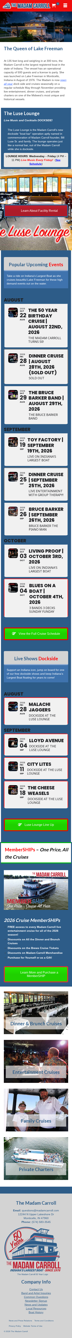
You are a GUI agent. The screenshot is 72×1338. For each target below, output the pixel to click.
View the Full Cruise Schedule (39, 633)
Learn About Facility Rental (39, 210)
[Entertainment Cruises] (36, 1061)
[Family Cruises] (36, 1110)
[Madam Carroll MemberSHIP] (36, 890)
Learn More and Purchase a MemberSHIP (39, 974)
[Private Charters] (36, 1158)
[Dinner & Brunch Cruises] (36, 1012)
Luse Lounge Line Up (39, 824)
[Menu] (65, 6)
